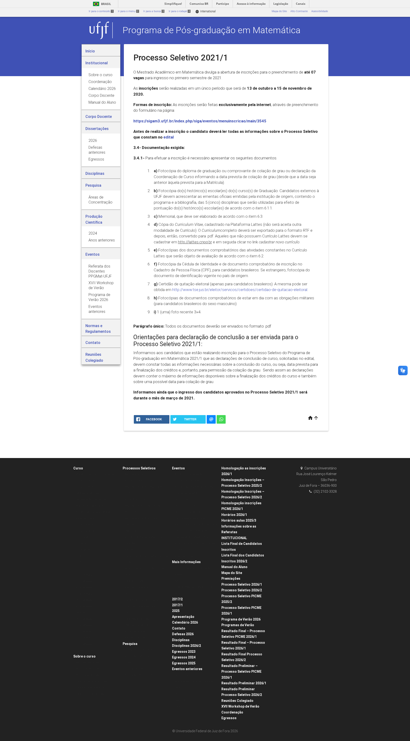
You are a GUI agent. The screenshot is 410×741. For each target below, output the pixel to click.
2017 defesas (84, 600)
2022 (78, 568)
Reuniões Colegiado (237, 701)
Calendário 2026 (185, 622)
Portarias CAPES (86, 518)
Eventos (178, 468)
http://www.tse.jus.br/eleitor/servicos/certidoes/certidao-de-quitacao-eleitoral (239, 289)
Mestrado (131, 524)
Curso (78, 468)
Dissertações (84, 549)
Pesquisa (130, 644)
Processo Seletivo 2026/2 (241, 590)
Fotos (177, 593)
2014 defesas (84, 625)
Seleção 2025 (133, 543)
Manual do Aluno (234, 567)
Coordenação (232, 712)
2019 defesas (84, 587)
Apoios (178, 574)
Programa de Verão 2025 (189, 493)
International (205, 11)
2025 (176, 611)
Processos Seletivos (139, 468)
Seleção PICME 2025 (137, 581)
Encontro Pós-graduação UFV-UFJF (195, 524)
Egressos (229, 718)
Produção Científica (137, 656)
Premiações (230, 578)
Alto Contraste (299, 11)
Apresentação (183, 617)
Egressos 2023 (184, 651)
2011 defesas (84, 644)
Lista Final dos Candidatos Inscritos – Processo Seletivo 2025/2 (142, 606)
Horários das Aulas (87, 662)
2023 (78, 562)
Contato (178, 628)
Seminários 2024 (184, 505)
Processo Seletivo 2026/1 (241, 584)
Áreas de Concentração (139, 649)
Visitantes (82, 543)
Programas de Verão (187, 480)
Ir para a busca (153, 11)
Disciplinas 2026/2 (186, 646)
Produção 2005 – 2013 (138, 674)
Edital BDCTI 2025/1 (137, 499)
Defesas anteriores (87, 493)
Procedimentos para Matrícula (144, 537)
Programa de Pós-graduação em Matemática (211, 30)
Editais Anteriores (135, 631)
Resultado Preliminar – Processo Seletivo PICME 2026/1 (241, 671)
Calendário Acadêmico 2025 (93, 687)
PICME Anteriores (135, 637)
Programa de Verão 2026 (241, 619)
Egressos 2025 (184, 663)
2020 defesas (84, 581)
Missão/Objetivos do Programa (95, 474)
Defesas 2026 (183, 634)
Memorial (131, 531)
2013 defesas (84, 631)
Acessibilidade (319, 11)
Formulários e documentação (192, 568)
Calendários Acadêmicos (91, 681)
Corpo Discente (85, 480)
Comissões (82, 537)
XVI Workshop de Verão (188, 474)
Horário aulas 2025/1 (89, 668)
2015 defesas (84, 619)
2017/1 (177, 605)
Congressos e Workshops (189, 518)
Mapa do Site (279, 11)
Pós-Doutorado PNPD (138, 587)
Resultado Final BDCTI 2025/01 (144, 518)
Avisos (178, 580)
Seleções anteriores (137, 619)
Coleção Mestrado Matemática (193, 586)
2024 (78, 556)
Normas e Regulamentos (91, 499)
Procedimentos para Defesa (93, 512)
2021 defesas (84, 574)
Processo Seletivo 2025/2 (140, 480)
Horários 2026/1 (234, 515)
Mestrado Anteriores (137, 625)
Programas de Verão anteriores (193, 486)
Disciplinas (181, 640)
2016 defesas (84, 606)
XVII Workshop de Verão (240, 706)
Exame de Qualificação (90, 505)
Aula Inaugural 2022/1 (188, 556)
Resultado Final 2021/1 (139, 474)
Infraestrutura (84, 650)
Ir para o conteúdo (101, 11)
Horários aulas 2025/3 (238, 520)
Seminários (181, 499)
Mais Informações (186, 562)
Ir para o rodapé (179, 11)
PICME (129, 549)
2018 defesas (84, 593)
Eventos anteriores (187, 669)
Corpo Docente (84, 486)
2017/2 (177, 599)
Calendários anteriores (90, 693)
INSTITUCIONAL (234, 538)
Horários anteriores (87, 674)
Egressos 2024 (184, 657)
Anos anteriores (134, 668)
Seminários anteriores (188, 512)
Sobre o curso (84, 656)
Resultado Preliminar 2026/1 (243, 683)
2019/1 (129, 593)
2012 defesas (84, 637)
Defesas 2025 (84, 612)
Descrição (180, 700)
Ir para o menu (128, 11)
